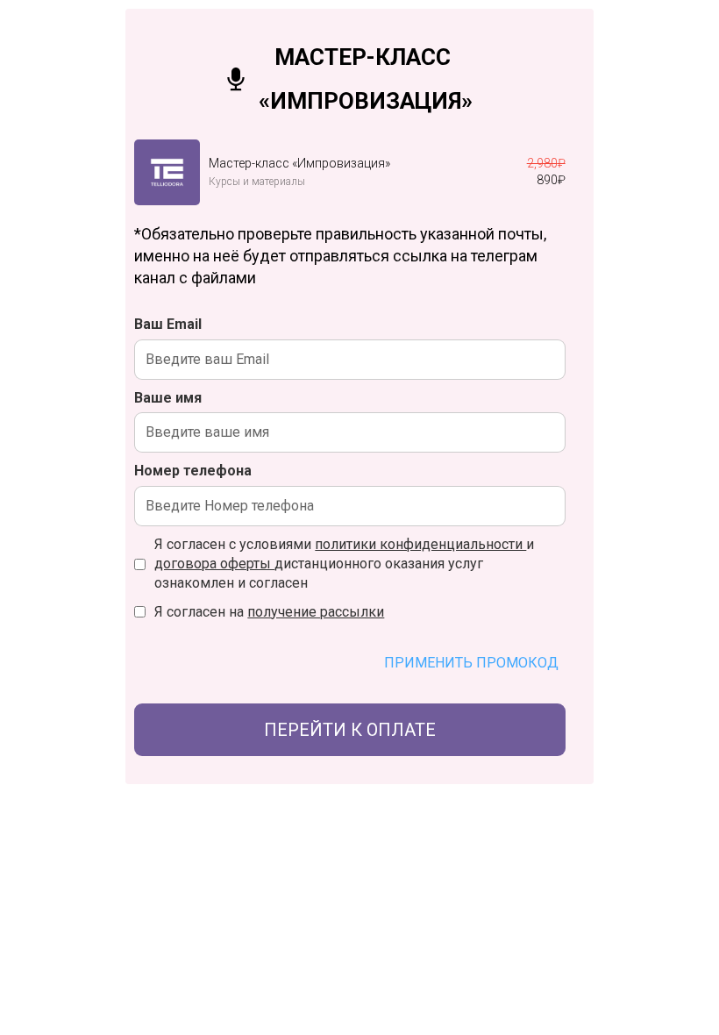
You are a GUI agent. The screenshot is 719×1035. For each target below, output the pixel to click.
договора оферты (214, 563)
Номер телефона (193, 470)
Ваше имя (168, 397)
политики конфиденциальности (420, 544)
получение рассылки (315, 611)
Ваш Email (168, 324)
